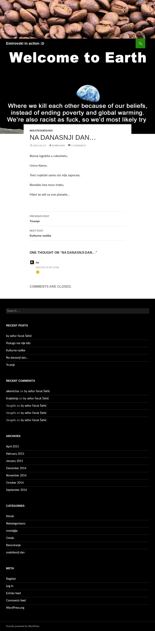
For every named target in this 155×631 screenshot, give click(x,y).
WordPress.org (15, 607)
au (37, 262)
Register (11, 579)
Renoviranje (13, 545)
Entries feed (13, 593)
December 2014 (16, 468)
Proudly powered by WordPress (22, 626)
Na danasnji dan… (17, 357)
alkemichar (12, 391)
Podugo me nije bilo (18, 343)
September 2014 (16, 490)
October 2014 (15, 482)
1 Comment (78, 145)
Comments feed (16, 600)
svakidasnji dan (15, 552)
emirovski (58, 145)
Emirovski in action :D (25, 43)
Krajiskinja (12, 398)
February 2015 (15, 453)
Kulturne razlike (40, 233)
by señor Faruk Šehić (19, 336)
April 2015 (12, 446)
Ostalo (10, 538)
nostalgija (12, 530)
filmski (10, 516)
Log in (9, 586)
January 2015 (14, 461)
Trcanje (39, 219)
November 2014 (16, 475)
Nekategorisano (41, 130)
